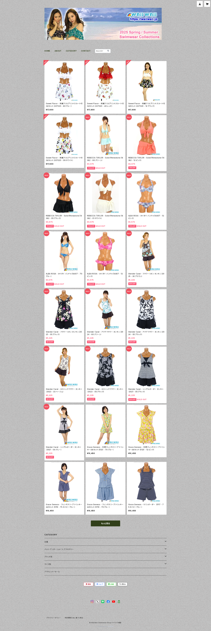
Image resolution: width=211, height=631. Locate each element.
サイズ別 (47, 564)
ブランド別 (48, 557)
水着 (46, 542)
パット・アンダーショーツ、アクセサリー (59, 549)
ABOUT (58, 51)
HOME (47, 51)
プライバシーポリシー (53, 618)
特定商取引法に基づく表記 (74, 618)
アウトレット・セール (52, 572)
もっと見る (105, 523)
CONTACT (86, 51)
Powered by (103, 626)
